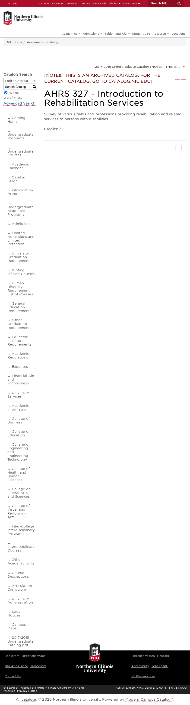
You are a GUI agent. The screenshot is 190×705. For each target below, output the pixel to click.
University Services (18, 394)
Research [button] (159, 33)
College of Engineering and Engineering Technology (18, 452)
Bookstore (12, 656)
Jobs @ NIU (160, 666)
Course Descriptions (18, 574)
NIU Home (14, 42)
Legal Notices (14, 613)
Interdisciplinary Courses (21, 548)
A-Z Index (43, 3)
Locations (178, 33)
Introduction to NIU (20, 192)
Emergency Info (143, 656)
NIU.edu (10, 3)
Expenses (20, 366)
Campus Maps (16, 626)
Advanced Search (19, 103)
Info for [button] (113, 3)
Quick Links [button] (130, 3)
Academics (35, 42)
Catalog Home (16, 119)
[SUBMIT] (179, 3)
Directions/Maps (33, 656)
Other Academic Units (20, 561)
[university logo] (95, 658)
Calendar (57, 3)
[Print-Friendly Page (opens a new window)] (177, 77)
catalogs (29, 699)
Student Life (141, 33)
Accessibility (140, 666)
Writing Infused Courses (21, 272)
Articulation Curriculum (19, 587)
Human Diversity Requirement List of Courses (20, 288)
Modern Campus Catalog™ (149, 699)
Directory (71, 3)
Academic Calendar (18, 166)
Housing (163, 656)
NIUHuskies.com (143, 676)
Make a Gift (99, 3)
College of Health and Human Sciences (18, 474)
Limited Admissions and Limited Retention (21, 238)
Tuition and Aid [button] (115, 33)
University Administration (20, 600)
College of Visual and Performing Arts (18, 511)
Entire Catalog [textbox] (16, 81)
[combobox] (140, 66)
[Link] (52, 12)
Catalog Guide (16, 179)
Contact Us (13, 676)
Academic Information (18, 407)
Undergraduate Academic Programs (20, 210)
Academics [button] (69, 33)
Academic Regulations (18, 355)
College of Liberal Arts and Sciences (18, 492)
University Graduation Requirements (19, 257)
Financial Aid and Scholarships (20, 379)
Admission (21, 224)
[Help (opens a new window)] (183, 77)
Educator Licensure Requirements (19, 340)
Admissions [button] (91, 33)
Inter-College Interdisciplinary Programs (21, 530)
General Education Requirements (19, 307)
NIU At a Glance (16, 666)
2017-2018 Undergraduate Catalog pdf (20, 641)
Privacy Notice (27, 691)
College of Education (18, 433)
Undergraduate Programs (20, 136)
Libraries (84, 3)
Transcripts (38, 666)
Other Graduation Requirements (19, 323)
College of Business (18, 420)
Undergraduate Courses (20, 153)
